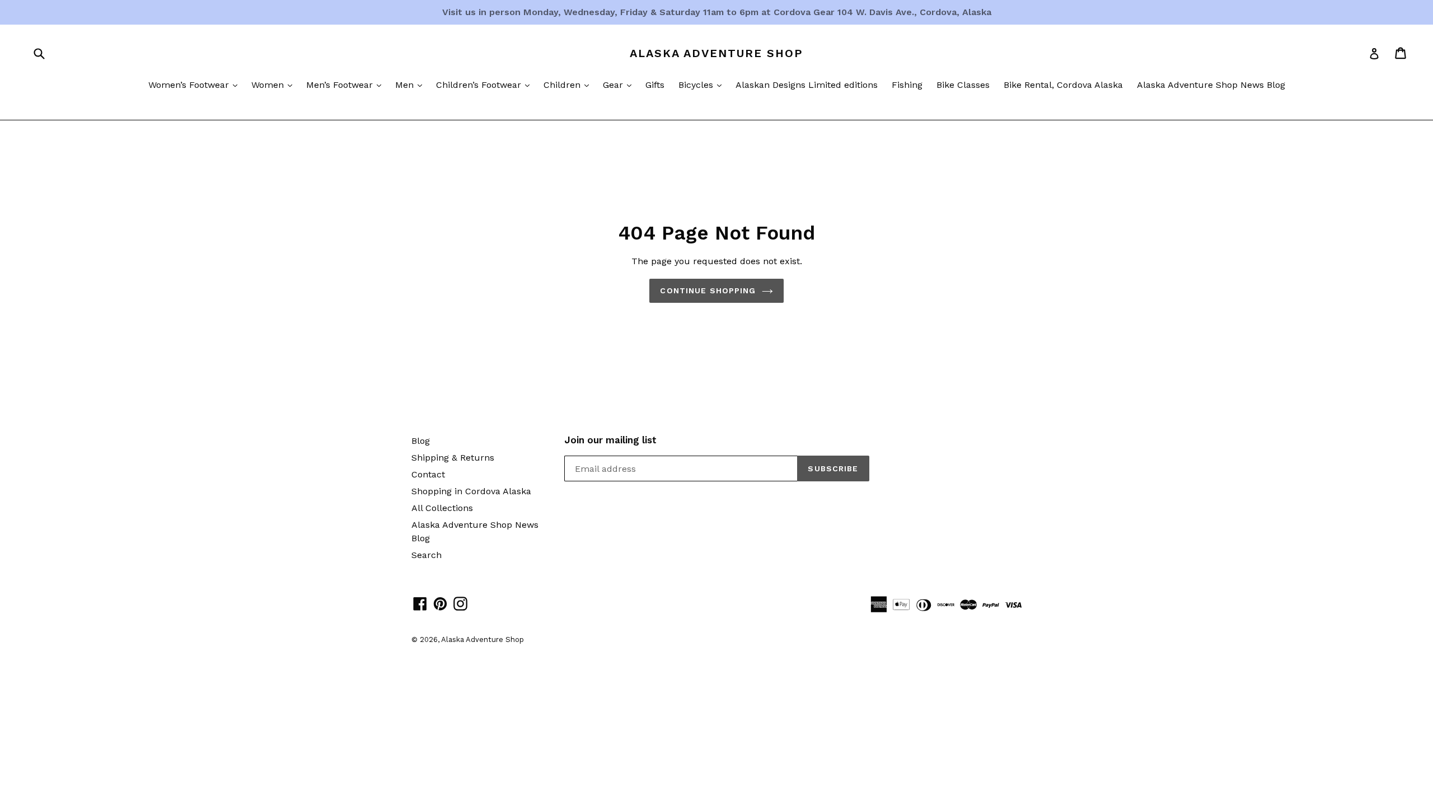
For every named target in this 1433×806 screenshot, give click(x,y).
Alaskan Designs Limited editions (807, 84)
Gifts (654, 84)
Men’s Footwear (346, 84)
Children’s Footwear (485, 84)
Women (274, 84)
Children (569, 84)
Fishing (907, 84)
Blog (420, 440)
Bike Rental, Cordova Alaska (1063, 84)
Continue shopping (708, 290)
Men (411, 84)
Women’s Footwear (195, 84)
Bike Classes (963, 84)
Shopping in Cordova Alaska (471, 491)
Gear (620, 84)
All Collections (442, 508)
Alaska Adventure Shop (716, 53)
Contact (428, 474)
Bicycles (702, 84)
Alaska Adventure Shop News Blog (1211, 84)
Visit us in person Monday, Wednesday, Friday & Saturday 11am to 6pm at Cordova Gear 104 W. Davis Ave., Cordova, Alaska (716, 12)
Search (426, 555)
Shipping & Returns (452, 457)
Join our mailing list (610, 440)
